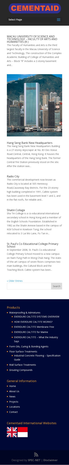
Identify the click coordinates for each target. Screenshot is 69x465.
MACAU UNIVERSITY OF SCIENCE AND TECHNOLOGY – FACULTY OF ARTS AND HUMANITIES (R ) (32, 39)
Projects (13, 401)
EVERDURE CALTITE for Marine (31, 332)
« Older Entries (15, 280)
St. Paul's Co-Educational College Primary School (32, 245)
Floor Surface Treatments (23, 351)
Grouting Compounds (20, 370)
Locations (14, 406)
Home (12, 386)
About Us (14, 391)
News (12, 396)
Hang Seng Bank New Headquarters (29, 143)
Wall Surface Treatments (22, 364)
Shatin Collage (16, 210)
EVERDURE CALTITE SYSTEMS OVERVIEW (36, 316)
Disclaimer (50, 460)
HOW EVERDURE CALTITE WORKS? (33, 321)
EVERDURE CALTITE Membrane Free (34, 326)
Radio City (13, 176)
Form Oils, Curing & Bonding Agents (28, 346)
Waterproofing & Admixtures (24, 312)
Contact (13, 411)
